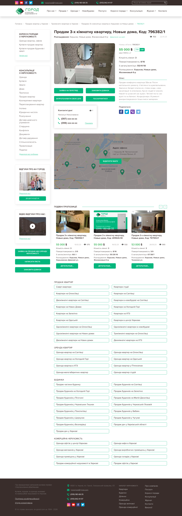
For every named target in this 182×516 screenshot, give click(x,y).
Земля (22, 85)
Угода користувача (23, 503)
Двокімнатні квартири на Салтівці (72, 300)
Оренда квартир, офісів (30, 40)
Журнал (150, 11)
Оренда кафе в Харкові (125, 443)
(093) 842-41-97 (106, 3)
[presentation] (57, 63)
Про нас (51, 11)
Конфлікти (24, 130)
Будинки (122, 493)
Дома (21, 89)
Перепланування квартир (31, 104)
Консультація (136, 11)
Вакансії (148, 507)
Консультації (150, 496)
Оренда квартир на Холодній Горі (72, 359)
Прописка (24, 92)
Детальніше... (67, 266)
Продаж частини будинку (68, 384)
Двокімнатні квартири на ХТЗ (128, 340)
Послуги (102, 11)
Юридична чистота (28, 112)
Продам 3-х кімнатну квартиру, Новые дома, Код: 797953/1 (147, 236)
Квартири (123, 489)
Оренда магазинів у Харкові (69, 450)
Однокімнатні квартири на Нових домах (75, 333)
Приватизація (25, 146)
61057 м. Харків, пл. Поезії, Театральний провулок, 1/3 (92, 486)
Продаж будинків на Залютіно (128, 391)
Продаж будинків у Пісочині (69, 398)
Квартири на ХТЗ (122, 313)
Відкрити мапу (110, 161)
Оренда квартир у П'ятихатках (128, 365)
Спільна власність (27, 142)
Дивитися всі (24, 193)
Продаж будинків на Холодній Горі (73, 391)
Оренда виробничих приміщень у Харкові (134, 450)
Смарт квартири (63, 287)
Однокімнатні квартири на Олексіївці (74, 327)
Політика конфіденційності (27, 498)
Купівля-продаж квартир (31, 44)
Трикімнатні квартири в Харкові (64, 24)
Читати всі (23, 55)
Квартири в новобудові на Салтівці (131, 300)
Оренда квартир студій (125, 372)
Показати (89, 123)
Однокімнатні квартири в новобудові (132, 327)
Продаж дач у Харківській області (130, 424)
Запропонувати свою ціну (68, 99)
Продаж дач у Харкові (66, 431)
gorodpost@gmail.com (53, 2)
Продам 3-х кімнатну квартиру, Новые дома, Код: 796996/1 (71, 236)
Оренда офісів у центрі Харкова (71, 443)
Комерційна (124, 500)
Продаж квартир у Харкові (36, 24)
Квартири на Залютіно (66, 313)
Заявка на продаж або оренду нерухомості (32, 252)
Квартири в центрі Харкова (127, 320)
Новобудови (88, 11)
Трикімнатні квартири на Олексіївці (131, 333)
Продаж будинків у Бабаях (126, 411)
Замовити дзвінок (32, 270)
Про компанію (151, 486)
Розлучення (25, 116)
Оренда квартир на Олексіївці (128, 352)
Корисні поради (118, 11)
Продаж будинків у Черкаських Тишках (75, 404)
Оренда (23, 77)
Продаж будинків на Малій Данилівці (132, 398)
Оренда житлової (127, 503)
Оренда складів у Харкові (126, 456)
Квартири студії (121, 287)
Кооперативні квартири (30, 100)
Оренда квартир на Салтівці (69, 352)
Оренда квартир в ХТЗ (67, 365)
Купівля (23, 81)
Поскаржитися (100, 99)
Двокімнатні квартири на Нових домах (74, 340)
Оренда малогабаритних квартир (72, 372)
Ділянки (122, 496)
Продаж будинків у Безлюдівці (71, 424)
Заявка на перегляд (68, 90)
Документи (24, 134)
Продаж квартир (27, 96)
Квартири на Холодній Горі (127, 307)
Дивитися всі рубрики (28, 154)
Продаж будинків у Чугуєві (127, 418)
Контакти (162, 11)
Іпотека (22, 108)
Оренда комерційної (128, 507)
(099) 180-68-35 (81, 3)
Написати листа (32, 262)
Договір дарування (28, 138)
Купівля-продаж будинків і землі (32, 49)
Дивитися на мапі (117, 37)
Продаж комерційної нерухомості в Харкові (77, 463)
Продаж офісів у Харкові (126, 463)
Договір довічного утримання (28, 121)
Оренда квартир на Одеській (128, 359)
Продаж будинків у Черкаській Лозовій (133, 404)
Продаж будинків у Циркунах (70, 418)
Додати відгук (32, 198)
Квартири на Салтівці (124, 293)
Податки (23, 150)
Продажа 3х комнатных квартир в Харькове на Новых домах (107, 24)
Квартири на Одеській (67, 320)
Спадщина (24, 126)
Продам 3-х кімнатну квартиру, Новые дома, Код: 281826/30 (109, 236)
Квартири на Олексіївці (67, 293)
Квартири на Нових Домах (69, 307)
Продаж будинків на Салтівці (128, 384)
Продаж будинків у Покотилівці (71, 411)
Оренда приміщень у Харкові (70, 456)
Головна (18, 24)
